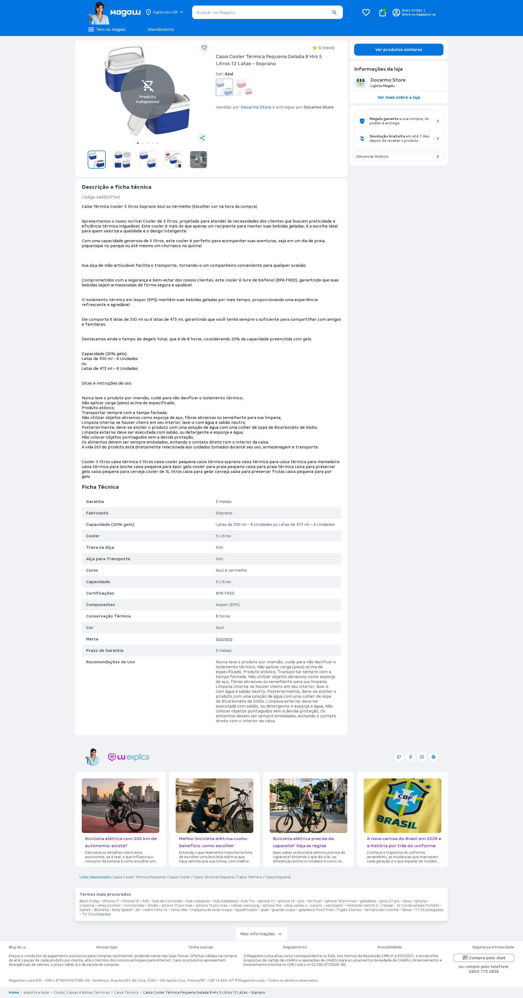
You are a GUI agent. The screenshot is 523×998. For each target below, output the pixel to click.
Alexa (406, 910)
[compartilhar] (202, 138)
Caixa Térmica (249, 877)
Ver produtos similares (398, 49)
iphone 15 (266, 901)
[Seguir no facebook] (410, 757)
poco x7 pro (390, 901)
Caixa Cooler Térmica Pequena (139, 877)
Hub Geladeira (225, 901)
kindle (153, 905)
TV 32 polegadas (96, 914)
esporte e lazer (36, 992)
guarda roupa (283, 910)
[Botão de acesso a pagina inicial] (113, 12)
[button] (334, 12)
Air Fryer (315, 901)
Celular (387, 905)
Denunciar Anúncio (372, 156)
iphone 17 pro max (177, 905)
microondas (134, 905)
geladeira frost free (316, 910)
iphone (421, 901)
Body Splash (122, 910)
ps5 (301, 901)
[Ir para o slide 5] (157, 143)
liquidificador (246, 910)
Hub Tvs (248, 901)
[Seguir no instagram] (422, 757)
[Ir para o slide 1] (138, 143)
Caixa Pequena (278, 877)
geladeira (368, 901)
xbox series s (296, 905)
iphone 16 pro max (341, 901)
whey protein (109, 905)
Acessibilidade (390, 947)
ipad (264, 910)
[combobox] (267, 12)
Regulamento (295, 947)
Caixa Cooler (179, 877)
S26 (145, 901)
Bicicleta (101, 910)
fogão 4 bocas (349, 910)
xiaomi (316, 905)
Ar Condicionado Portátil (418, 905)
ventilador (334, 905)
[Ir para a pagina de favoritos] (366, 12)
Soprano (224, 639)
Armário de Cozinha (382, 910)
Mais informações (257, 934)
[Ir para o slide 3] (147, 143)
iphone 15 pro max (211, 905)
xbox (407, 901)
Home (14, 992)
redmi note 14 (155, 910)
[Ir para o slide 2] (143, 143)
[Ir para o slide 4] (152, 143)
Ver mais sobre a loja (399, 97)
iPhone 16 (131, 901)
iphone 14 (286, 901)
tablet (85, 910)
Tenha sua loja (200, 947)
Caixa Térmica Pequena (213, 877)
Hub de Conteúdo (167, 901)
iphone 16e (272, 905)
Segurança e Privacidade (493, 947)
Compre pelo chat (487, 958)
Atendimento (161, 29)
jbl (138, 910)
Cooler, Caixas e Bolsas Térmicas (82, 992)
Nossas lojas (107, 947)
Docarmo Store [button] (256, 107)
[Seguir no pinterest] (433, 757)
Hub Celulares (198, 901)
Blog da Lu (17, 947)
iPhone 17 (111, 901)
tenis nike (179, 910)
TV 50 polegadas (429, 910)
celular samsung (245, 905)
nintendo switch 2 (362, 905)
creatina (87, 905)
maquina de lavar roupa (211, 910)
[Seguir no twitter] (399, 757)
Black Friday (89, 901)
